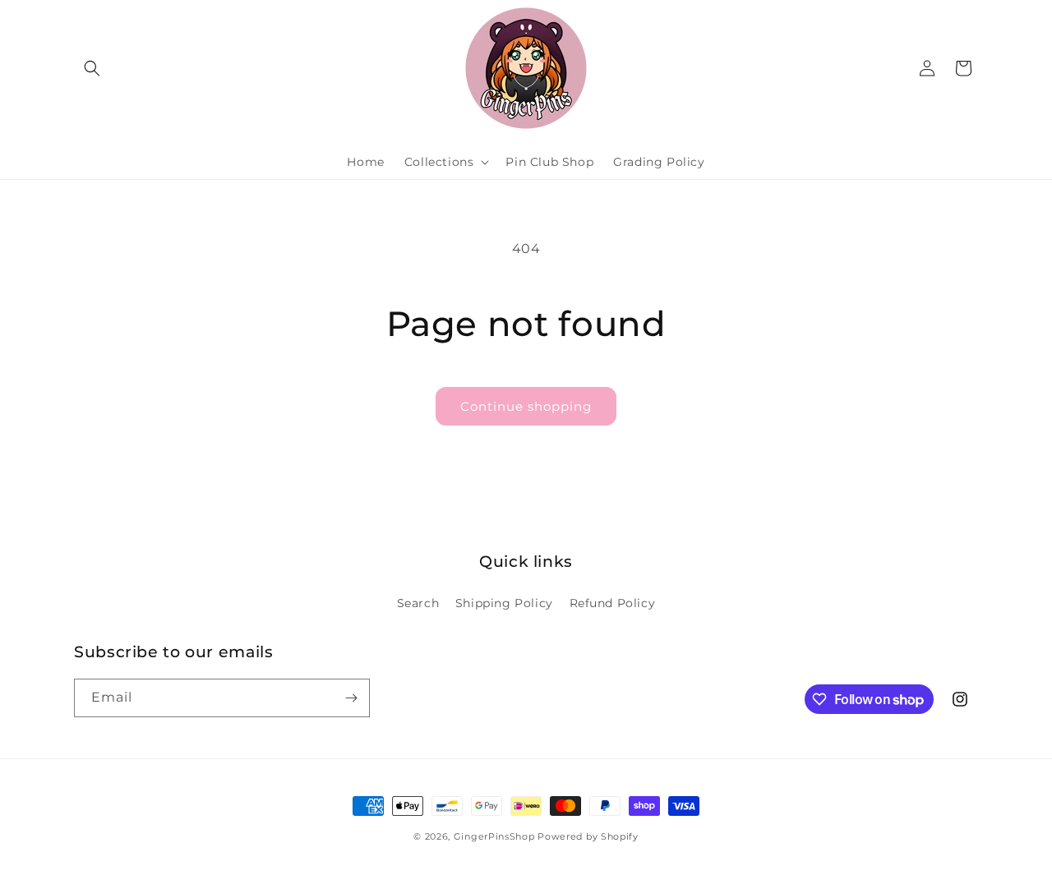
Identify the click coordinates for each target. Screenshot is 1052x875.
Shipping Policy (504, 603)
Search (418, 603)
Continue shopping (526, 406)
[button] (92, 68)
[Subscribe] (351, 698)
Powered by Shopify (588, 836)
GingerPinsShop (494, 836)
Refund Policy (613, 603)
